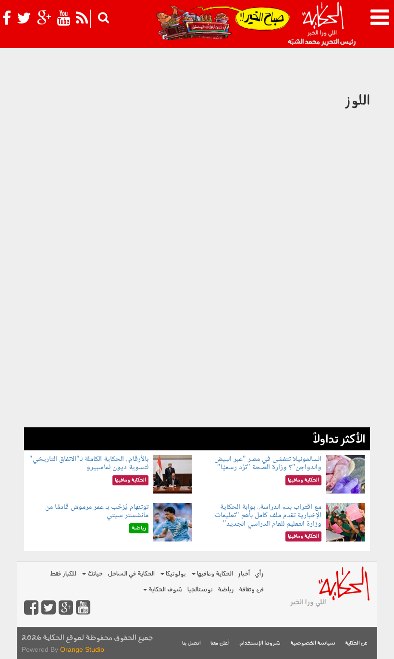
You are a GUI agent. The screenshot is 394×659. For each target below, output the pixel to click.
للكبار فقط (62, 573)
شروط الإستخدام (260, 643)
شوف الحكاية (165, 589)
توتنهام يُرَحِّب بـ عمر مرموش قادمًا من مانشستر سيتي (96, 511)
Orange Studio (82, 649)
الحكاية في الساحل (131, 573)
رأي (259, 573)
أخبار (244, 573)
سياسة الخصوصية (312, 643)
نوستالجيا (200, 589)
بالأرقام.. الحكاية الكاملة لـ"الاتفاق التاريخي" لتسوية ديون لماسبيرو (88, 463)
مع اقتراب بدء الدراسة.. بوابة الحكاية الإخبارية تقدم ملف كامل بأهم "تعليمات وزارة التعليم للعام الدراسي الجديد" (268, 515)
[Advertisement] (197, 360)
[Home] (323, 24)
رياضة (226, 589)
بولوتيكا (175, 573)
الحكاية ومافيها (214, 573)
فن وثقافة (251, 589)
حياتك (94, 573)
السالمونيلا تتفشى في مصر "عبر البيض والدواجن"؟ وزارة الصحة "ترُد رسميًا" (267, 463)
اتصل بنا (191, 643)
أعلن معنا (220, 643)
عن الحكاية (356, 643)
